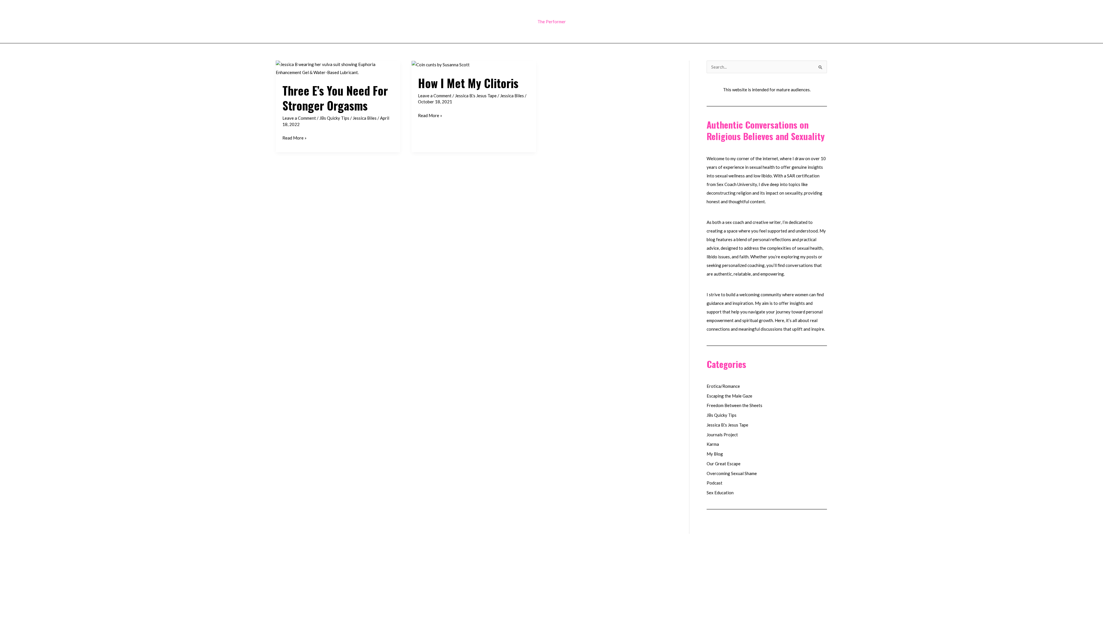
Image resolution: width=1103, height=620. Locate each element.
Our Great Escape (724, 463)
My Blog (715, 453)
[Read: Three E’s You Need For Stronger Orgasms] (338, 68)
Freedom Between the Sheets (734, 405)
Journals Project (722, 434)
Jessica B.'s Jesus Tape (476, 95)
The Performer (551, 21)
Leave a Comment (299, 118)
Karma (713, 444)
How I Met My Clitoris (468, 83)
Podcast (714, 482)
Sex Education (720, 492)
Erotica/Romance (723, 386)
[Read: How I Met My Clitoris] (441, 64)
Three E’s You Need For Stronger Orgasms (335, 98)
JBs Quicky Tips (334, 118)
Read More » (294, 138)
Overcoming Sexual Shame (732, 473)
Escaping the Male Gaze (729, 395)
